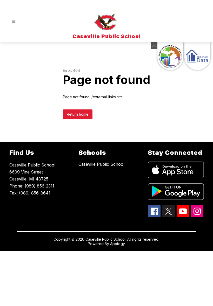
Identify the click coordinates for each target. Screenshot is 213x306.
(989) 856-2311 (39, 186)
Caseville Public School (101, 164)
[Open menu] (13, 21)
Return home (78, 114)
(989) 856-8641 (34, 193)
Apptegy (117, 243)
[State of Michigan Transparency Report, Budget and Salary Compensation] (170, 56)
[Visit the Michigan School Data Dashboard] (197, 56)
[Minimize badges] (154, 45)
